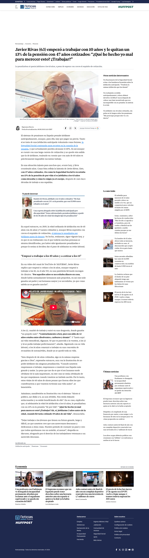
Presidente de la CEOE (103, 2)
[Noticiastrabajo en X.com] (119, 550)
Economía (43, 446)
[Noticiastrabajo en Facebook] (116, 550)
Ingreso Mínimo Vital (101, 521)
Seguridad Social (100, 534)
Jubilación (97, 525)
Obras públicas (66, 2)
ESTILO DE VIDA (103, 7)
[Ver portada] (28, 7)
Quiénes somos (119, 521)
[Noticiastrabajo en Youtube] (129, 550)
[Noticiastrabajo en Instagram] (123, 550)
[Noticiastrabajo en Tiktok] (126, 550)
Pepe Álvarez (41, 2)
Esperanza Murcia (28, 127)
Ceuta (74, 2)
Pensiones (91, 2)
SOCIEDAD (80, 7)
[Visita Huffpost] (126, 7)
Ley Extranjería (126, 2)
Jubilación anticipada (22, 446)
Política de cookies (121, 528)
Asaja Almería (82, 2)
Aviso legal (118, 531)
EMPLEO (60, 7)
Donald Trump (115, 2)
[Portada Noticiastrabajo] (24, 517)
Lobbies (57, 2)
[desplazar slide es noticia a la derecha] (133, 1)
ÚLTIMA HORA (50, 7)
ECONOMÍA (70, 7)
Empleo (79, 521)
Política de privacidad (122, 534)
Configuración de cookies (123, 525)
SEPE (95, 537)
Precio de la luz (30, 2)
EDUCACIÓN (91, 7)
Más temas (98, 540)
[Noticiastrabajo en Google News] (132, 550)
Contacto (117, 538)
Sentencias (81, 525)
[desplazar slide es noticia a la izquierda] (24, 1)
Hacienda (80, 539)
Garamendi (50, 2)
